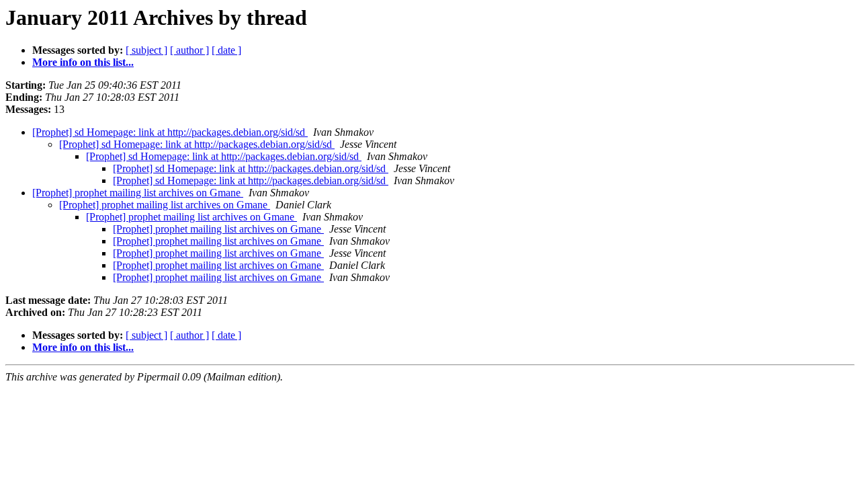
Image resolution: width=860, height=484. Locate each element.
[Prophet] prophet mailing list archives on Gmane (137, 192)
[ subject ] (146, 50)
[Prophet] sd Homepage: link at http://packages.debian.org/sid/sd (170, 132)
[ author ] (189, 50)
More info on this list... (83, 62)
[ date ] (226, 50)
